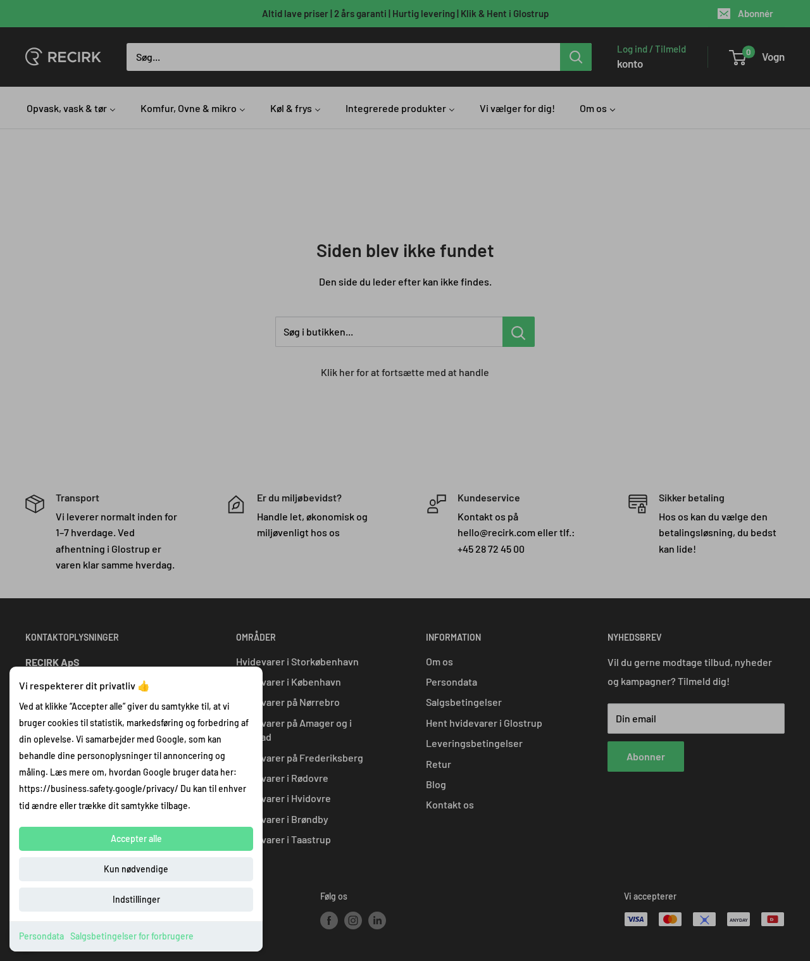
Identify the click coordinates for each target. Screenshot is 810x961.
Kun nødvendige (136, 869)
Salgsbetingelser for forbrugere (132, 936)
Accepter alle (136, 838)
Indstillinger (136, 899)
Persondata (41, 936)
